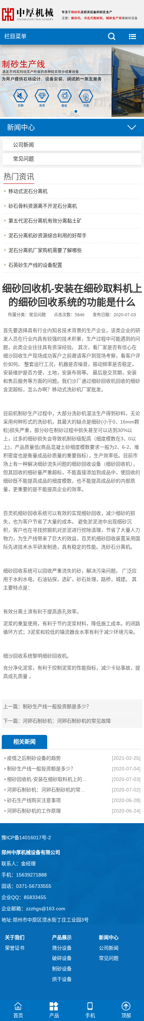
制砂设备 (62, 968)
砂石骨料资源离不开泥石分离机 (42, 206)
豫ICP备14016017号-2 (26, 837)
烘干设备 (62, 979)
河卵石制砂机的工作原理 (34, 811)
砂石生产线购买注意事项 (34, 800)
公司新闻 (23, 145)
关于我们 (14, 937)
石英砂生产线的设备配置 (35, 265)
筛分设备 (62, 948)
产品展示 (62, 937)
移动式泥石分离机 (28, 191)
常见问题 (23, 159)
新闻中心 (108, 937)
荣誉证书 (14, 948)
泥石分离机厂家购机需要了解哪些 (45, 250)
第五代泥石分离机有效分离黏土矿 (45, 221)
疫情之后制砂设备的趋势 (34, 758)
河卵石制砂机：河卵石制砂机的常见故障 (67, 721)
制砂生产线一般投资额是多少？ (57, 706)
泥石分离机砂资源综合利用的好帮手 (47, 235)
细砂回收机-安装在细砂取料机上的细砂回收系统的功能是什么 (47, 779)
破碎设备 (62, 958)
